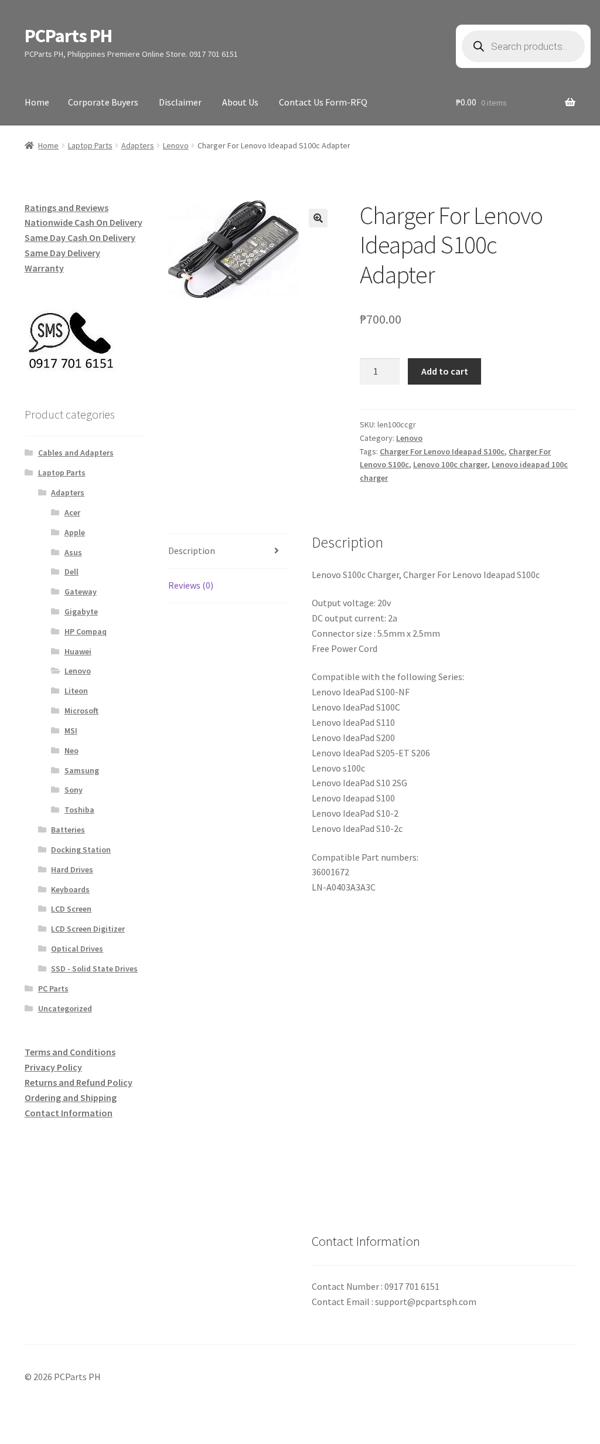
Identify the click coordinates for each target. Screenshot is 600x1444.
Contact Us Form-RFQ (323, 102)
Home (37, 102)
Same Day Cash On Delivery (80, 237)
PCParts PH (68, 35)
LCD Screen (71, 908)
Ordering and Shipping (71, 1097)
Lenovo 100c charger (450, 464)
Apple (74, 532)
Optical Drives (77, 948)
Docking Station (81, 849)
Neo (71, 750)
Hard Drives (72, 869)
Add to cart (444, 371)
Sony (73, 789)
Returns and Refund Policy (78, 1082)
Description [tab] (191, 550)
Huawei (77, 651)
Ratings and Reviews (66, 207)
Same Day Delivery (62, 253)
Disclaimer (180, 102)
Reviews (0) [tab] (190, 585)
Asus (73, 552)
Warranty (44, 268)
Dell (71, 571)
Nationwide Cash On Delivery (83, 222)
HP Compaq (85, 631)
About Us (240, 102)
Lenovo (176, 145)
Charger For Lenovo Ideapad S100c (442, 451)
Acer (72, 512)
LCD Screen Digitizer (88, 928)
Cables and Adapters (76, 452)
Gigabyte (81, 611)
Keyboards (70, 889)
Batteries (68, 829)
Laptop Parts (90, 145)
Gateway (80, 591)
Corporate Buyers (103, 102)
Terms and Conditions (70, 1052)
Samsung (81, 770)
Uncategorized (65, 1008)
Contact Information (68, 1113)
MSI (70, 730)
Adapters (137, 145)
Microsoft (81, 710)
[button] (318, 218)
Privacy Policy (53, 1067)
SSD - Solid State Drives (94, 968)
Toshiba (79, 809)
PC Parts (53, 988)
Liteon (76, 690)
